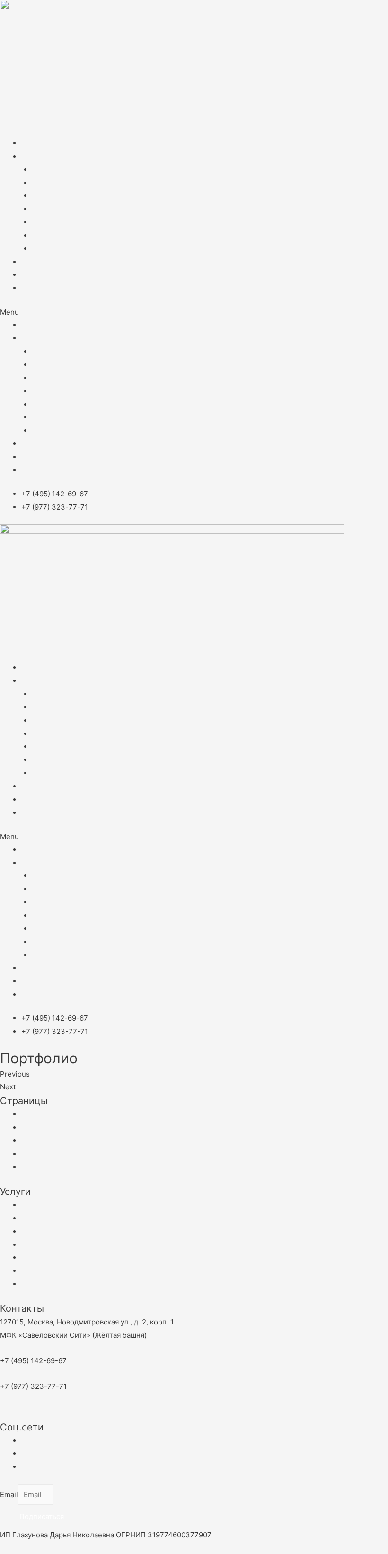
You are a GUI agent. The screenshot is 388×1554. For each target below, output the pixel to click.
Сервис (45, 235)
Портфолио (40, 261)
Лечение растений (64, 195)
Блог (29, 287)
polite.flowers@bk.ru (46, 1413)
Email (9, 1494)
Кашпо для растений (68, 248)
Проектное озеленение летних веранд (99, 222)
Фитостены (51, 182)
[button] (194, 312)
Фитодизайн (53, 169)
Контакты (37, 274)
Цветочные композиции (74, 208)
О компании (41, 143)
